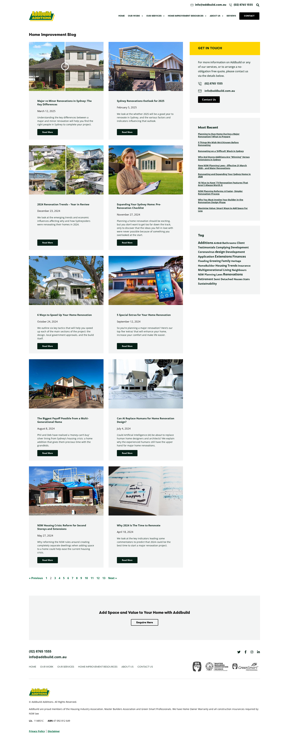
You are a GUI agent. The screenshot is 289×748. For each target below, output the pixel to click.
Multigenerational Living (214, 270)
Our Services (154, 16)
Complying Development (232, 247)
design (220, 252)
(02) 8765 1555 (40, 651)
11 (92, 578)
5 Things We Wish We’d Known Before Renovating (218, 144)
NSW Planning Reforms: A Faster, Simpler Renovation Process (220, 192)
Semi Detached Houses (228, 279)
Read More (47, 132)
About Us (215, 16)
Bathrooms (229, 243)
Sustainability (207, 283)
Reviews (231, 16)
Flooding (203, 261)
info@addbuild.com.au (48, 657)
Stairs (246, 279)
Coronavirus (206, 252)
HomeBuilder (206, 265)
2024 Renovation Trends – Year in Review (63, 204)
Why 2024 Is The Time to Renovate (138, 525)
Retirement (205, 279)
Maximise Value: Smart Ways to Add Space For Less (223, 209)
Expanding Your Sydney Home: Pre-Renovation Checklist (139, 206)
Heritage (236, 261)
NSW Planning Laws (210, 274)
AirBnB (218, 243)
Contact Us (145, 666)
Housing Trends (226, 265)
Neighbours (239, 270)
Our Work (134, 16)
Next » (112, 578)
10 (86, 578)
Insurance (244, 265)
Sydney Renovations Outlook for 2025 (140, 100)
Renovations (233, 274)
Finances (239, 256)
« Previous (36, 578)
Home (121, 16)
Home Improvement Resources (185, 16)
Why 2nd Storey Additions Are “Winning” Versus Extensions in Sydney (224, 158)
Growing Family (219, 261)
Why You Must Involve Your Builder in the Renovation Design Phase (220, 201)
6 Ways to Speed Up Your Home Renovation (64, 314)
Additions (205, 243)
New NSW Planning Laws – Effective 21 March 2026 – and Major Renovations (222, 167)
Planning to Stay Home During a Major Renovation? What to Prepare (218, 135)
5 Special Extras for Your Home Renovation (144, 314)
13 (103, 578)
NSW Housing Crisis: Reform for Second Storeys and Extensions (61, 527)
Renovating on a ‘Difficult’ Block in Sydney (221, 151)
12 (98, 578)
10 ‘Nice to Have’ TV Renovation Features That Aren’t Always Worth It (223, 184)
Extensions (223, 256)
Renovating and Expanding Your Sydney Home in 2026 (224, 175)
